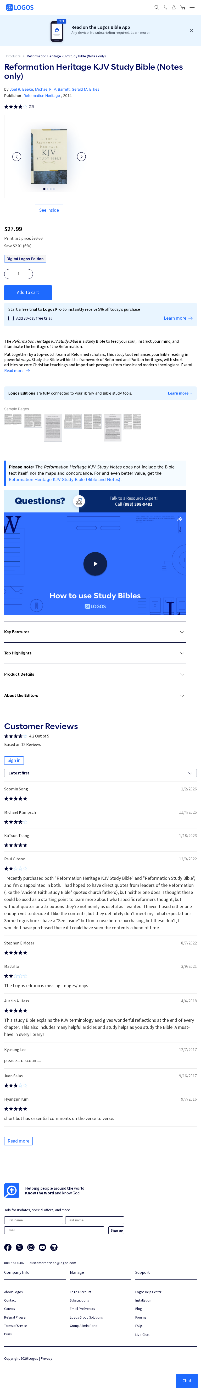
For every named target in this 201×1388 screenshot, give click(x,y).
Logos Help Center (148, 1292)
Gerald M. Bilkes (85, 89)
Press (8, 1334)
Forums (140, 1317)
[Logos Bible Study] (20, 7)
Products (13, 56)
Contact (10, 1300)
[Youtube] (42, 1247)
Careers (9, 1309)
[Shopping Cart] (182, 7)
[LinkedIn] (54, 1247)
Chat (187, 1381)
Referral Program (16, 1317)
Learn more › (140, 32)
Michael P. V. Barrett (52, 89)
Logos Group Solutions (86, 1317)
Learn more (178, 393)
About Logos (13, 1292)
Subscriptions (79, 1300)
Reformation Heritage (42, 95)
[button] (16, 156)
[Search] (156, 7)
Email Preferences (82, 1309)
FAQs (138, 1326)
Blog (138, 1309)
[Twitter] (19, 1247)
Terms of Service (15, 1326)
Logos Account (80, 1292)
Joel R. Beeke (21, 89)
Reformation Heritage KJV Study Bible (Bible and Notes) (64, 479)
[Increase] (28, 274)
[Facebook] (8, 1247)
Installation (143, 1300)
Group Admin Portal (84, 1326)
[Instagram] (31, 1247)
